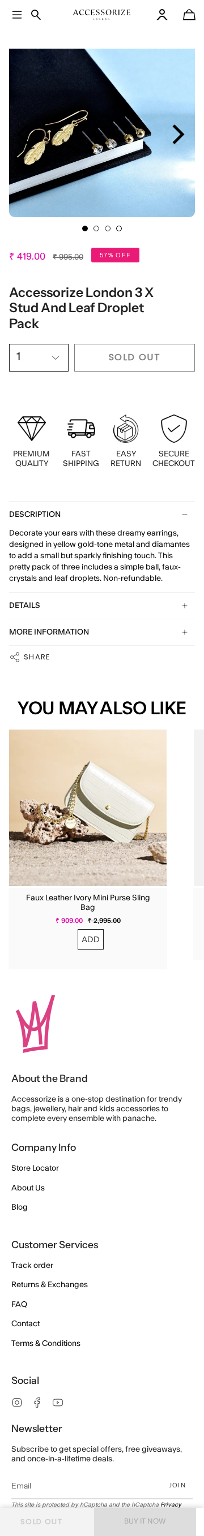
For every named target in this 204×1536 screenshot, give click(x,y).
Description (35, 515)
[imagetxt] (101, 15)
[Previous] (25, 134)
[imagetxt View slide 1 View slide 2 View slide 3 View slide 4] (102, 124)
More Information (49, 632)
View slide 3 (107, 228)
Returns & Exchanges (49, 1285)
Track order (32, 1266)
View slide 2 (96, 228)
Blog (19, 1207)
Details (24, 606)
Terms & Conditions (45, 1344)
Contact (25, 1324)
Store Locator (35, 1168)
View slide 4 (119, 228)
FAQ (19, 1305)
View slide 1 (85, 228)
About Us (28, 1188)
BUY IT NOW (145, 1521)
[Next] (176, 134)
